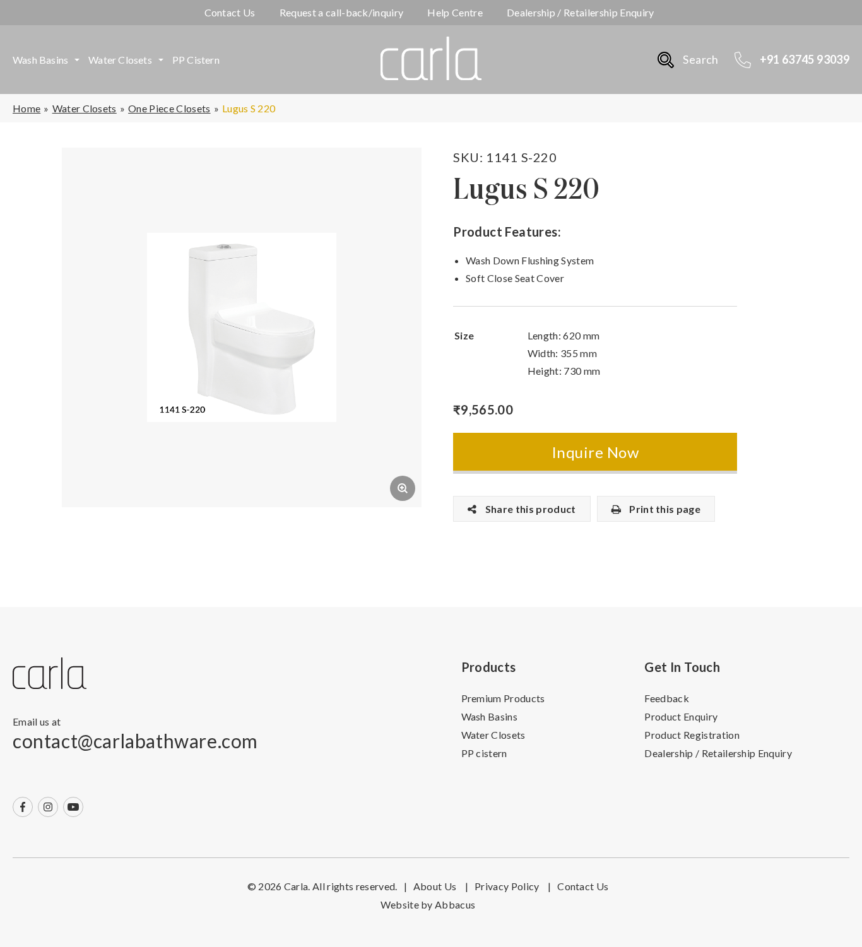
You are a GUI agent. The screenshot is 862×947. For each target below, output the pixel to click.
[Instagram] (48, 807)
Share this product (529, 509)
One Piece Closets (169, 108)
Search (700, 59)
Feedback (666, 698)
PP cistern (196, 60)
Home (26, 108)
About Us (440, 886)
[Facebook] (23, 807)
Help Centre (455, 12)
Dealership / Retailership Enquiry (580, 12)
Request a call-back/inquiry (342, 12)
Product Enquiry (680, 716)
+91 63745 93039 (804, 59)
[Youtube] (73, 807)
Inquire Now (595, 452)
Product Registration (691, 735)
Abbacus (455, 904)
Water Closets (120, 60)
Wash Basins (40, 60)
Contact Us (230, 12)
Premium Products (503, 698)
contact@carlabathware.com (135, 740)
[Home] (49, 673)
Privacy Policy (513, 886)
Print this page (663, 509)
